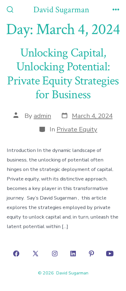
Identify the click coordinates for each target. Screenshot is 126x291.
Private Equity (77, 129)
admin (42, 115)
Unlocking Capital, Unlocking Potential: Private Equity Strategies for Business (63, 74)
